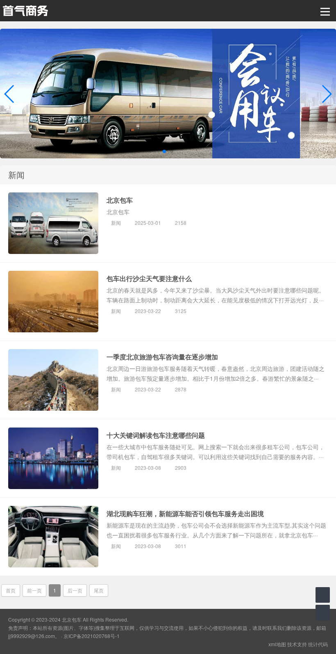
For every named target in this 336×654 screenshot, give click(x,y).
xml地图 (277, 643)
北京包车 (120, 200)
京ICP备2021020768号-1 (92, 635)
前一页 (34, 590)
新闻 (116, 222)
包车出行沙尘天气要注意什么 (149, 278)
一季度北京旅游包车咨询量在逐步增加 (162, 356)
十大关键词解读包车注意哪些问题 (156, 435)
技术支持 (297, 643)
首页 (11, 590)
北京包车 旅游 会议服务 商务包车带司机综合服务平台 (25, 10)
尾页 (99, 590)
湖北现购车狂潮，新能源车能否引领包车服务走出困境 (185, 513)
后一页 (75, 590)
